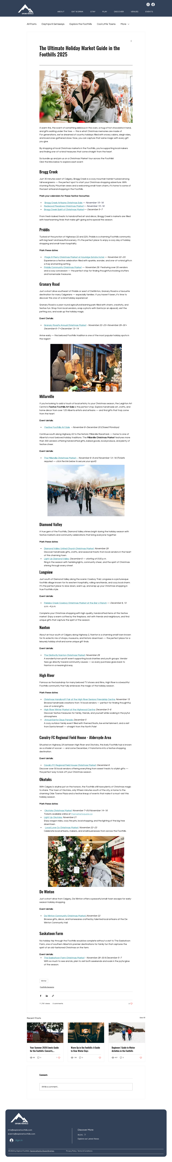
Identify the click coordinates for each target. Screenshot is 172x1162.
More (123, 24)
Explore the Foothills (81, 24)
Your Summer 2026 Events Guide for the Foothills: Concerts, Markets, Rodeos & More (44, 1049)
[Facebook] (153, 4)
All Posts (32, 24)
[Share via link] (53, 996)
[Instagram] (148, 4)
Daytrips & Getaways (53, 24)
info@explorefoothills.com (20, 1130)
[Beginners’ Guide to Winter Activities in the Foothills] (127, 1032)
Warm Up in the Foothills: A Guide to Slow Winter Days (85, 1049)
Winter (43, 981)
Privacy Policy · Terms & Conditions (79, 1151)
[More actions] (131, 40)
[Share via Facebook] (40, 996)
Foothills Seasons (47, 987)
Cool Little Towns (106, 24)
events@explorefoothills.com (21, 1134)
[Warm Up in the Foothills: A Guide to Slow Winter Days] (86, 1032)
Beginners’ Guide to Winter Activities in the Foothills (123, 1049)
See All (142, 1018)
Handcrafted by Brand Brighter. (42, 1151)
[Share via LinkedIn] (47, 996)
